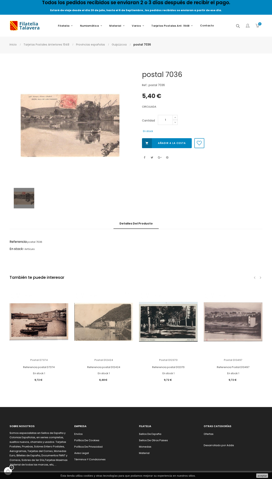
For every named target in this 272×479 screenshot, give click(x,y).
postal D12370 (168, 360)
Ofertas (208, 434)
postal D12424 (103, 360)
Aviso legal (81, 453)
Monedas (145, 447)
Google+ (159, 157)
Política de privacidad (88, 447)
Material (144, 453)
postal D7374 (39, 360)
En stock (16, 249)
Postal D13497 (233, 360)
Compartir (144, 157)
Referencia (18, 241)
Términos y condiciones (90, 459)
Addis (230, 445)
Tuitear (152, 157)
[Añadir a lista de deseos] (199, 143)
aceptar (262, 475)
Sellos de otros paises (153, 440)
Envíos (78, 434)
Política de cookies (86, 440)
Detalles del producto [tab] (136, 223)
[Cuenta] (247, 26)
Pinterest (167, 157)
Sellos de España (150, 434)
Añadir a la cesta (165, 143)
